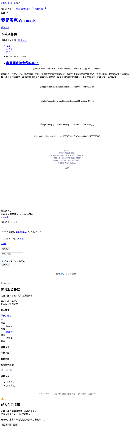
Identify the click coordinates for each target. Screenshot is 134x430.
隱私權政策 (81, 394)
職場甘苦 (22, 40)
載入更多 (5, 249)
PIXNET (47, 394)
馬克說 (20, 239)
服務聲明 (91, 394)
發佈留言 (5, 265)
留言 (24, 232)
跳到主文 (5, 27)
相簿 (8, 46)
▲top (3, 243)
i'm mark (4, 217)
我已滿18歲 (6, 425)
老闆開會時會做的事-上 (22, 63)
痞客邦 (19, 232)
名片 (8, 52)
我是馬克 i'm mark (18, 20)
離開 (15, 425)
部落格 (9, 49)
